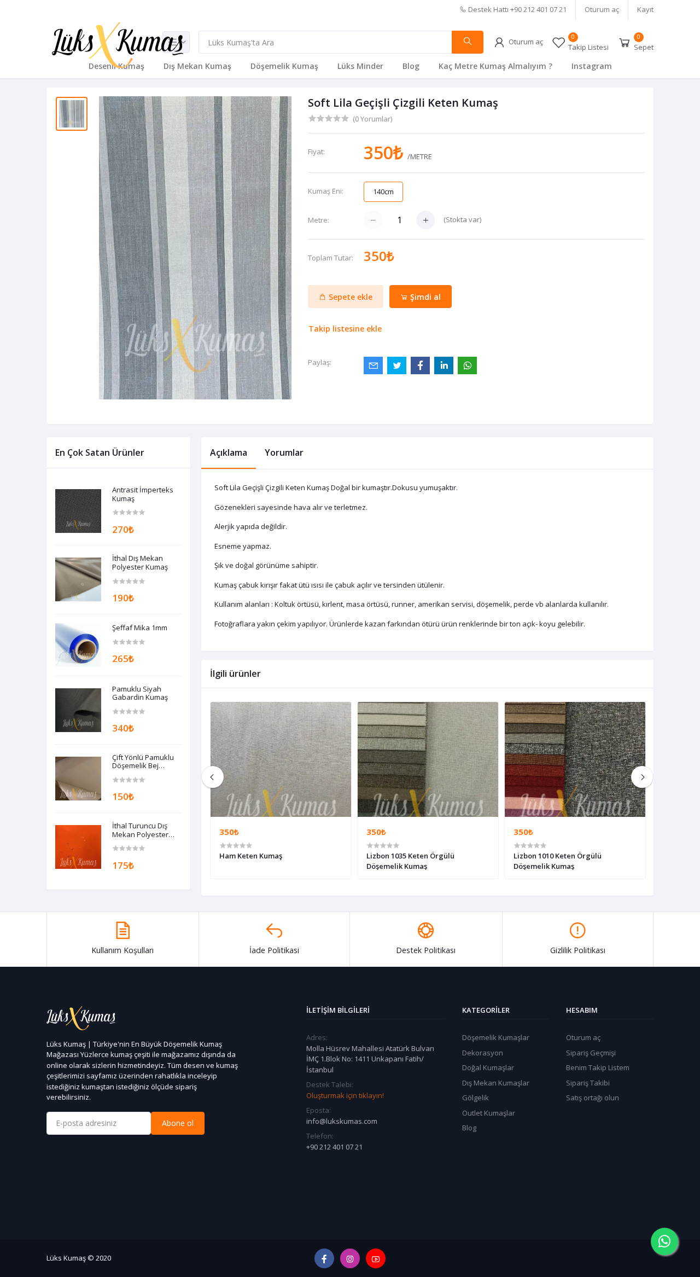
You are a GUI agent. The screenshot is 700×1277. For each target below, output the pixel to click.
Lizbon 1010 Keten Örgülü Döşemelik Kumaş (558, 860)
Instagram (591, 66)
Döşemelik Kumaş (284, 66)
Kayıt (645, 9)
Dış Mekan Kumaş (197, 66)
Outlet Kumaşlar (488, 1113)
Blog (410, 66)
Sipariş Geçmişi (591, 1053)
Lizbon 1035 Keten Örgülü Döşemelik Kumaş (410, 860)
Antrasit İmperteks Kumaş (142, 494)
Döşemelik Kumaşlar (495, 1037)
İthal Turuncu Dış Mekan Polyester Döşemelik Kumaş (141, 830)
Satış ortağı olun (592, 1097)
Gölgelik (475, 1097)
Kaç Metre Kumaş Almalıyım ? (495, 66)
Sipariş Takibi (588, 1083)
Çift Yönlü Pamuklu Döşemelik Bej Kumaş (143, 761)
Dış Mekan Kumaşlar (495, 1083)
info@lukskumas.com (341, 1121)
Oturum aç (602, 9)
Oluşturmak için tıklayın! (345, 1095)
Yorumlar (284, 452)
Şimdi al (424, 297)
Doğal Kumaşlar (488, 1067)
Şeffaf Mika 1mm (139, 628)
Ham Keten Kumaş (250, 856)
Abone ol (178, 1123)
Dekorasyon (482, 1053)
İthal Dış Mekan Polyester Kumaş (140, 562)
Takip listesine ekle (345, 328)
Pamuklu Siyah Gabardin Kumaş (140, 693)
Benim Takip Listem (597, 1067)
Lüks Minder (360, 66)
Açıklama (228, 452)
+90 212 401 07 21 (334, 1147)
